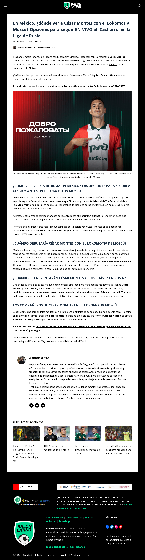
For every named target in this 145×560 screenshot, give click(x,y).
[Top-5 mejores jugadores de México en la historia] (88, 433)
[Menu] (5, 5)
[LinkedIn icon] (31, 405)
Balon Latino (19, 42)
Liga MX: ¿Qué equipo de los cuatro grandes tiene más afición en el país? (118, 449)
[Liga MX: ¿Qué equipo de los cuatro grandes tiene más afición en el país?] (118, 433)
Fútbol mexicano (34, 42)
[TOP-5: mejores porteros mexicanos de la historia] (57, 433)
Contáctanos (77, 546)
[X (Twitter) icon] (37, 405)
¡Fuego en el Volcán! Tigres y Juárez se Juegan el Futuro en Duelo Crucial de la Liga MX (25, 453)
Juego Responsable (57, 546)
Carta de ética (74, 517)
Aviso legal (65, 521)
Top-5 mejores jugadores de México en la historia (87, 449)
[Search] (139, 5)
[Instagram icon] (43, 405)
